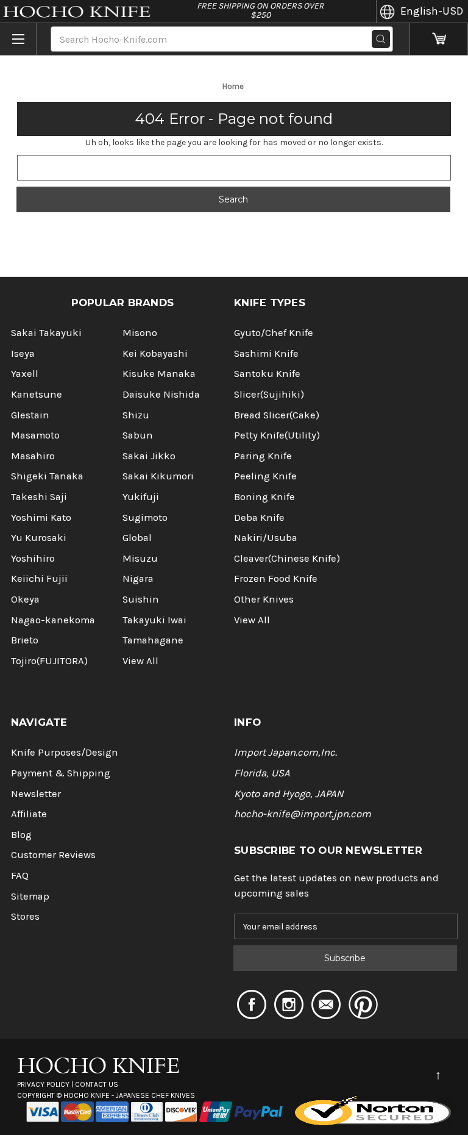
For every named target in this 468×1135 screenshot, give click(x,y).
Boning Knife (264, 497)
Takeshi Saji (39, 497)
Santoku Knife (267, 373)
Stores (25, 916)
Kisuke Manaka (159, 373)
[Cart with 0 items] (439, 39)
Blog (21, 834)
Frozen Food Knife (275, 578)
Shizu (135, 415)
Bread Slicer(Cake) (276, 415)
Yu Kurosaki (38, 537)
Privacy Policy (43, 1084)
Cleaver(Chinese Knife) (287, 558)
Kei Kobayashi (155, 353)
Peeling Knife (265, 476)
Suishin (140, 599)
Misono (139, 332)
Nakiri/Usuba (265, 537)
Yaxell (24, 373)
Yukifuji (140, 497)
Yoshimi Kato (41, 517)
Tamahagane (152, 640)
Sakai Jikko (149, 456)
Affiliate (29, 814)
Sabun (137, 435)
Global (137, 537)
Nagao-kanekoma (53, 620)
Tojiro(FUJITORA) (49, 661)
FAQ (20, 875)
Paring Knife (263, 456)
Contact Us (96, 1084)
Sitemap (30, 896)
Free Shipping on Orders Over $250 (260, 10)
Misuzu (140, 558)
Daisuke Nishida (161, 394)
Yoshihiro (33, 558)
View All (140, 661)
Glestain (30, 415)
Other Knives (264, 599)
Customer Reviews (53, 855)
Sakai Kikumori (158, 476)
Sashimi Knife (266, 353)
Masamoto (35, 435)
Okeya (25, 599)
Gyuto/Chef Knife (273, 332)
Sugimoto (145, 517)
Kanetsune (36, 394)
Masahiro (33, 456)
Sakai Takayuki (46, 332)
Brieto (24, 640)
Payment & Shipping (60, 773)
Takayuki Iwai (154, 620)
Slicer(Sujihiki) (269, 394)
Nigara (138, 578)
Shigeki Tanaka (47, 476)
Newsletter (36, 794)
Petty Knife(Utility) (277, 435)
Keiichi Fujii (39, 578)
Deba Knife (259, 517)
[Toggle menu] (18, 39)
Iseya (23, 353)
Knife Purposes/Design (64, 752)
